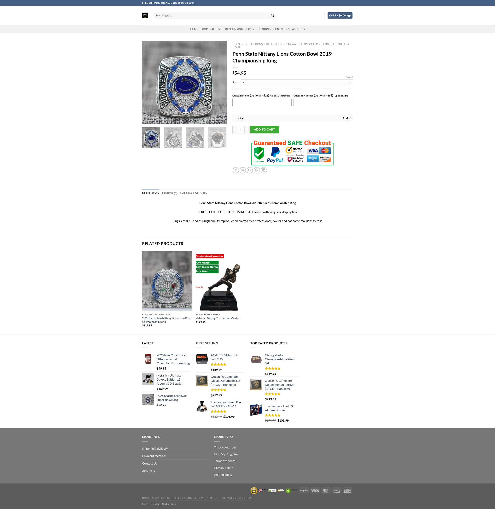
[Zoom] (147, 119)
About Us (298, 29)
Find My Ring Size (226, 454)
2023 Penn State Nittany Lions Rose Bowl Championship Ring (166, 319)
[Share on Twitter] (243, 170)
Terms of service (224, 461)
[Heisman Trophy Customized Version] (221, 281)
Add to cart (264, 129)
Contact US (281, 29)
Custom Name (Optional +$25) (250, 95)
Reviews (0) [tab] (169, 193)
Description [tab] (150, 193)
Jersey (250, 29)
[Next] (220, 82)
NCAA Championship (303, 44)
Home (236, 44)
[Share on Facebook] (236, 170)
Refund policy (223, 474)
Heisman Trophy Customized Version (218, 318)
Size (234, 82)
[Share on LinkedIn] (264, 170)
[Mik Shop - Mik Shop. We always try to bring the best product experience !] (145, 15)
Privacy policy (223, 467)
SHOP (204, 29)
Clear (349, 76)
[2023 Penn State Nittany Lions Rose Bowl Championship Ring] (167, 281)
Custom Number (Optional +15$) (313, 95)
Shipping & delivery (155, 448)
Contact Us (149, 463)
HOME (194, 29)
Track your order (225, 447)
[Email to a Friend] (250, 170)
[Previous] (148, 82)
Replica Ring (234, 29)
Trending (264, 29)
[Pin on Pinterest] (257, 170)
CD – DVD (216, 29)
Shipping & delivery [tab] (193, 193)
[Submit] (272, 15)
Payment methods (154, 456)
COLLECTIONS (253, 44)
